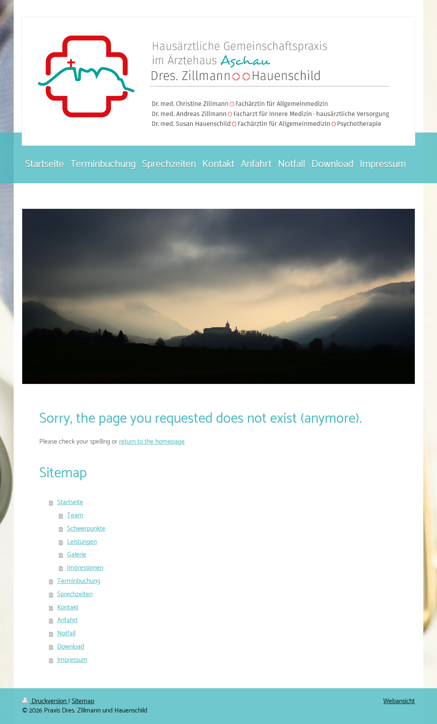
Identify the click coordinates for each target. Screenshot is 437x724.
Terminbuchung (78, 581)
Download (70, 646)
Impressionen (85, 567)
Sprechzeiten (75, 594)
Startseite (70, 502)
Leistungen (82, 542)
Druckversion (49, 701)
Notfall (66, 633)
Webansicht (399, 701)
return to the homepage (152, 441)
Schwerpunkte (86, 528)
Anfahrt (67, 620)
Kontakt (68, 607)
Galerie (76, 554)
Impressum (72, 660)
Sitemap (83, 701)
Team (75, 515)
